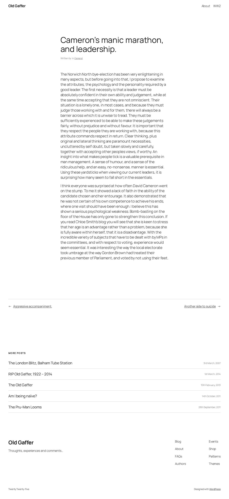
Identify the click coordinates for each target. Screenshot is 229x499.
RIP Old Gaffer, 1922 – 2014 (30, 374)
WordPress (215, 489)
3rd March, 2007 (212, 363)
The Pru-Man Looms (25, 407)
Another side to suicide (200, 306)
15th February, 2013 (211, 385)
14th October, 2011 (211, 396)
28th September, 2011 (209, 407)
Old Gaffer (16, 5)
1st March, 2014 (213, 374)
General (78, 58)
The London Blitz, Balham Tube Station (40, 363)
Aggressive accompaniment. (32, 306)
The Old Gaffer (20, 385)
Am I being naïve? (22, 396)
